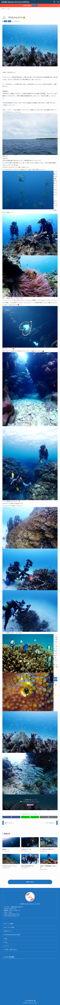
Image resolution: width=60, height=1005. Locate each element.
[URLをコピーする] (49, 817)
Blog (5, 21)
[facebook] (25, 1001)
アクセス (6, 946)
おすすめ (55, 684)
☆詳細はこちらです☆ (8, 105)
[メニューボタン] (58, 2)
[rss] (33, 1001)
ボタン (34, 5)
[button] (11, 817)
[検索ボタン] (54, 2)
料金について (8, 931)
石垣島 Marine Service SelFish (15, 2)
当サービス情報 (8, 923)
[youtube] (31, 1001)
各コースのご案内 (9, 927)
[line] (29, 1001)
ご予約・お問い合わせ (10, 950)
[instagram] (27, 1001)
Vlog (5, 942)
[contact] (34, 1001)
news (9, 21)
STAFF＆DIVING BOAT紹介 (12, 935)
